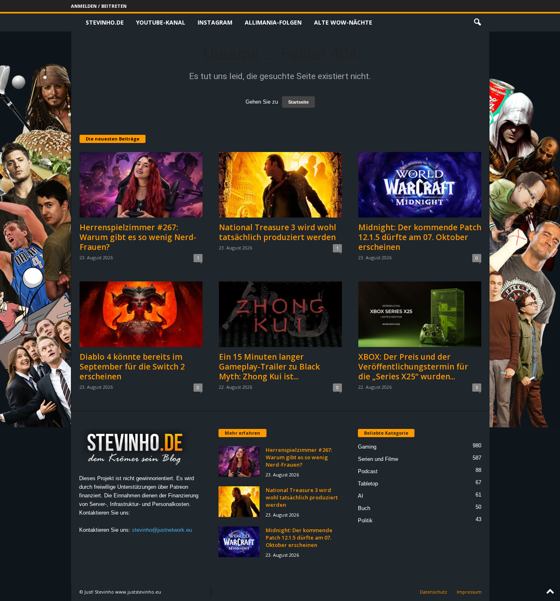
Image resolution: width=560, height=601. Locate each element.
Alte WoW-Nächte (343, 22)
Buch (364, 508)
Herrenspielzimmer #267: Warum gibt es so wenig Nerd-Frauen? (138, 237)
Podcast (368, 471)
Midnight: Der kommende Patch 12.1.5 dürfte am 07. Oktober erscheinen (419, 237)
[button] (477, 23)
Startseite (298, 102)
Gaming (367, 447)
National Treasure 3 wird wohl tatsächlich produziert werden (277, 232)
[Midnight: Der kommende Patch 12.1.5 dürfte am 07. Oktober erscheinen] (419, 185)
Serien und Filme (378, 459)
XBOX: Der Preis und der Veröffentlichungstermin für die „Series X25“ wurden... (413, 367)
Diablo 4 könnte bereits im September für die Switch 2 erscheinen (132, 367)
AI (360, 496)
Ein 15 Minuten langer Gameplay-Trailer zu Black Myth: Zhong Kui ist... (269, 367)
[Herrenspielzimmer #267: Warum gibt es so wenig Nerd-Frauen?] (141, 185)
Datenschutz (433, 592)
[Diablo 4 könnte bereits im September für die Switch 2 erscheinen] (141, 314)
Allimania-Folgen (273, 22)
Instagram (215, 22)
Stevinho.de (105, 22)
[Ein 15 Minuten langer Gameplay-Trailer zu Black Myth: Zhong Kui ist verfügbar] (280, 314)
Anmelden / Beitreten (99, 6)
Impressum (469, 592)
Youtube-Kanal (160, 22)
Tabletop (368, 484)
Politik (365, 520)
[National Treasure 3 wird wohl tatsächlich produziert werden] (280, 185)
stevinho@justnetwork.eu (162, 530)
